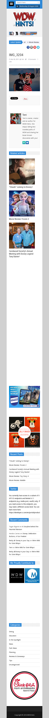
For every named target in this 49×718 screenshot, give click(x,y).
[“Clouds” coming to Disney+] (22, 171)
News (11, 644)
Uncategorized (14, 665)
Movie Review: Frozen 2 (19, 219)
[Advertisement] (24, 604)
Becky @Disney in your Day (19, 552)
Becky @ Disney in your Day (19, 540)
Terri (22, 59)
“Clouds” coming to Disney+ (21, 187)
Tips (10, 660)
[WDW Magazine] (16, 582)
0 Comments (32, 59)
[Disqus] (24, 291)
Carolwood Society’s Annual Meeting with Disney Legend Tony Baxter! (21, 254)
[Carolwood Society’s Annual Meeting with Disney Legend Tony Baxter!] (22, 236)
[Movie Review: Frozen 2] (22, 203)
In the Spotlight (15, 640)
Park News (13, 648)
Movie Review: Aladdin (17, 480)
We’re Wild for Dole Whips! (24, 547)
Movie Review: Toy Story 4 (31, 42)
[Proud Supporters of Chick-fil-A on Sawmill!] (24, 699)
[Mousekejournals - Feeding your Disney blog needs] (32, 582)
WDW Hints (30, 715)
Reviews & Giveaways (17, 656)
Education (12, 636)
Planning (12, 652)
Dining (11, 632)
